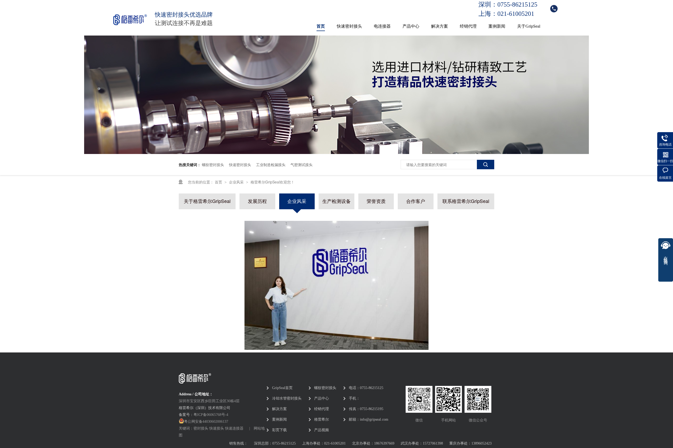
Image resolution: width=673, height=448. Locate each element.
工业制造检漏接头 (270, 164)
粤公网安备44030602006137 (206, 422)
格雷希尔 (321, 419)
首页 (321, 26)
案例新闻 (496, 26)
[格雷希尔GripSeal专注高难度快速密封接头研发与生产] (336, 152)
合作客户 (415, 200)
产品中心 (410, 26)
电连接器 (382, 26)
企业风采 (237, 182)
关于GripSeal (528, 26)
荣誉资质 (376, 200)
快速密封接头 (349, 26)
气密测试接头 (301, 164)
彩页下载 (279, 430)
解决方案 (439, 26)
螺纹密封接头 (213, 164)
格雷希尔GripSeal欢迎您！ (272, 182)
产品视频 (321, 430)
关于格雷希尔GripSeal (207, 200)
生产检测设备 (336, 200)
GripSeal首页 (282, 388)
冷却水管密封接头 (287, 398)
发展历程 (257, 200)
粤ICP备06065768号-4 (210, 415)
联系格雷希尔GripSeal (465, 200)
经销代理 (468, 26)
